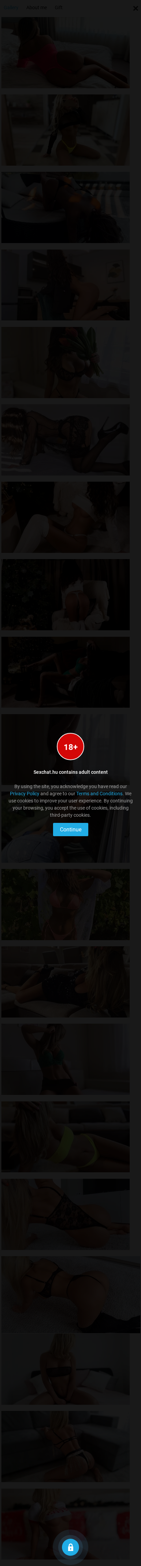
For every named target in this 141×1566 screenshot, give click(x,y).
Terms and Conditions (99, 793)
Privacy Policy (24, 793)
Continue (70, 829)
